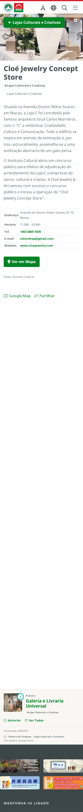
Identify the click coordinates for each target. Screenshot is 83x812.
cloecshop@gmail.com (37, 238)
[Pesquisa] (65, 8)
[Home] (5, 736)
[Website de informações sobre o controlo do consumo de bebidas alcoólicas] (20, 782)
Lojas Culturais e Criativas (49, 736)
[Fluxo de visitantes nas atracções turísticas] (20, 766)
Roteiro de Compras (20, 736)
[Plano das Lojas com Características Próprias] (63, 766)
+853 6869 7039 (30, 232)
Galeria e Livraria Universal (44, 703)
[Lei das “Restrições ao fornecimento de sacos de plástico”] (63, 782)
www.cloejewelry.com (36, 245)
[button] (43, 9)
